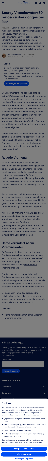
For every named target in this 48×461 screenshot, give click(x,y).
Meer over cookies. (35, 442)
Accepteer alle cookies (24, 449)
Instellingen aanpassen (24, 459)
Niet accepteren (24, 454)
